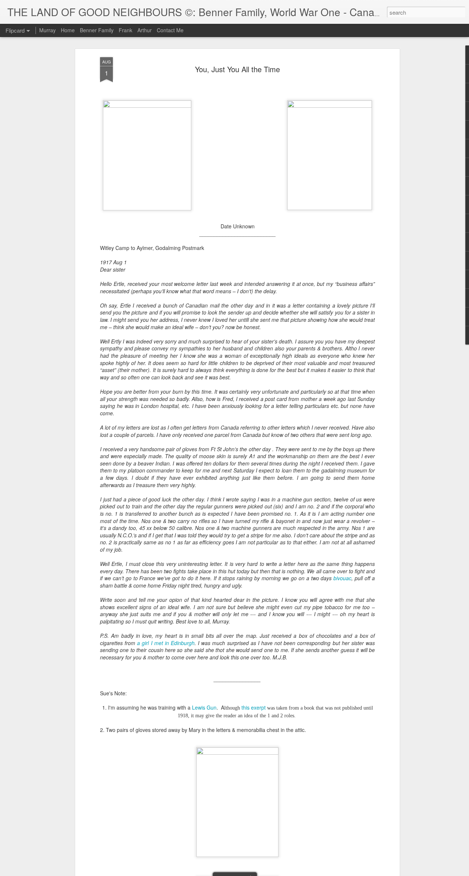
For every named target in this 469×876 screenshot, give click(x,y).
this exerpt (253, 707)
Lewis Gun (204, 707)
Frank (125, 30)
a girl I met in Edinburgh (166, 643)
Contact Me (170, 30)
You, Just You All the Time (237, 69)
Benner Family (97, 30)
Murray (47, 30)
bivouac (342, 578)
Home (68, 30)
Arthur (144, 30)
